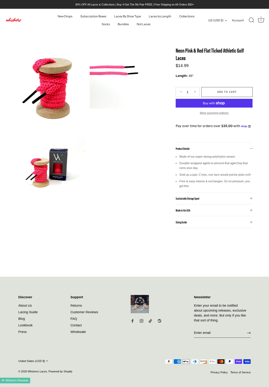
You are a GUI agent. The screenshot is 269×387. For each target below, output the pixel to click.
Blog (21, 319)
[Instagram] (141, 321)
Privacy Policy (219, 372)
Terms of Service (240, 372)
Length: (182, 76)
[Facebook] (132, 321)
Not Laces (143, 24)
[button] (15, 380)
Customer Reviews (84, 312)
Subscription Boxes (93, 16)
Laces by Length (160, 16)
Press (22, 332)
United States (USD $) (31, 361)
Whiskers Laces (37, 371)
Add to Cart (227, 92)
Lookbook (25, 325)
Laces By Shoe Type (127, 16)
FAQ (73, 319)
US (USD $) (216, 20)
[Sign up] (249, 333)
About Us (25, 305)
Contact (76, 325)
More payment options (214, 113)
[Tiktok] (150, 321)
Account (238, 20)
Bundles (123, 24)
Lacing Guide (28, 312)
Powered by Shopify (60, 371)
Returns (76, 305)
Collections (187, 16)
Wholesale (78, 332)
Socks (106, 24)
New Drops (65, 16)
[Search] (251, 20)
